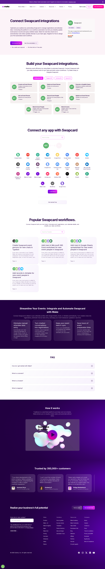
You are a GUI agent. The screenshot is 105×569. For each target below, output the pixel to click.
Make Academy (74, 520)
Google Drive (57, 158)
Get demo (45, 536)
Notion (18, 167)
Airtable (87, 158)
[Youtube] (94, 553)
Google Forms (62, 186)
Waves (45, 544)
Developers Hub (74, 528)
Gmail (28, 158)
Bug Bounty (87, 538)
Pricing (70, 6)
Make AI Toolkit (28, 177)
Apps (44, 528)
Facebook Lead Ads (57, 168)
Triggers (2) (49, 78)
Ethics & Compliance (89, 541)
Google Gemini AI (67, 158)
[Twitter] (86, 553)
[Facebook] (79, 553)
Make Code (42, 186)
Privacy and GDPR (88, 533)
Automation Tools (60, 533)
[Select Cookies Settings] (3, 566)
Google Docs (47, 167)
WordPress (52, 186)
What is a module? (17, 380)
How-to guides (60, 520)
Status (44, 541)
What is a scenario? (18, 373)
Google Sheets (18, 158)
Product (45, 520)
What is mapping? (17, 388)
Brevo (87, 177)
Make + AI (45, 523)
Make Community (74, 523)
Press (85, 528)
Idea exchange (60, 531)
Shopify (77, 177)
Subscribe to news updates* (18, 517)
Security (72, 541)
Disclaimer (86, 536)
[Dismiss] (103, 2)
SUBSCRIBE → (14, 530)
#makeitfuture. (76, 33)
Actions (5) (59, 78)
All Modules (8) (38, 78)
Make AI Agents (47, 525)
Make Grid (45, 531)
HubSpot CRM (57, 177)
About (85, 520)
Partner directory (60, 528)
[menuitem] (22, 6)
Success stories (60, 523)
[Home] (5, 7)
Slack (37, 167)
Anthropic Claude (77, 168)
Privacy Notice (29, 527)
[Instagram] (83, 553)
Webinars (72, 533)
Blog (71, 531)
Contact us (86, 525)
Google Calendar (28, 168)
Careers (86, 523)
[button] (71, 28)
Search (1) (68, 78)
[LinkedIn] (90, 553)
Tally (67, 177)
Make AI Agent (37, 177)
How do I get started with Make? (22, 366)
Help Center (73, 525)
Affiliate (72, 536)
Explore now (72, 2)
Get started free (98, 6)
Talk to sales (82, 6)
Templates (58, 525)
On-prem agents (74, 544)
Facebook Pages (67, 168)
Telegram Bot (47, 158)
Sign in (89, 6)
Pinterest (77, 158)
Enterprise (45, 538)
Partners (72, 538)
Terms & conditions (88, 531)
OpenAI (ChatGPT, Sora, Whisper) (37, 159)
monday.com (48, 177)
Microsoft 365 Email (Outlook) (87, 168)
